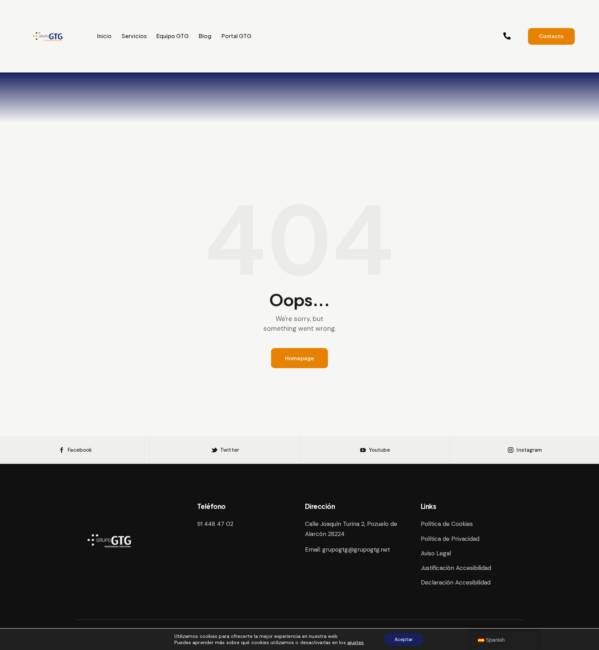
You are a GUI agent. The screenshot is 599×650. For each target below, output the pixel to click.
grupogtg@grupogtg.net (356, 549)
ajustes (355, 642)
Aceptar (403, 639)
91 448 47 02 (215, 524)
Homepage (299, 358)
